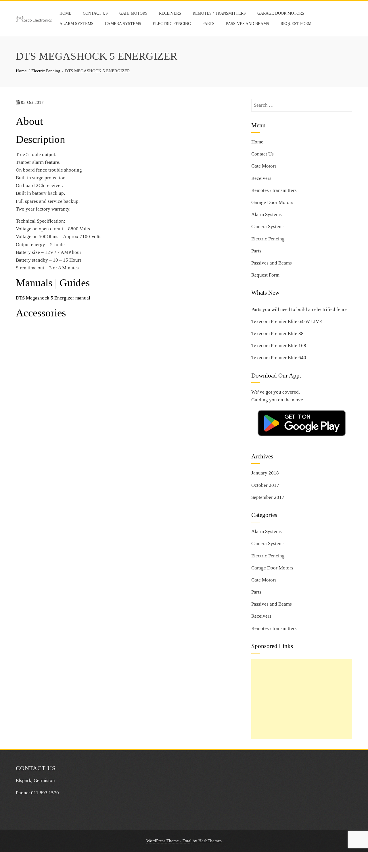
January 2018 (265, 473)
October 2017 (265, 485)
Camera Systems (123, 24)
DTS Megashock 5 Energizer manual (53, 298)
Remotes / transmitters (219, 13)
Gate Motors (133, 13)
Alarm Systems (76, 24)
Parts (208, 24)
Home (65, 13)
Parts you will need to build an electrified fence (299, 309)
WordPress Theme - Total (168, 840)
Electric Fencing (172, 24)
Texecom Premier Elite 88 (277, 333)
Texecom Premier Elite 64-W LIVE (286, 321)
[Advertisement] (301, 699)
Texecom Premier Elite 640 (278, 357)
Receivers (170, 13)
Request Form (296, 24)
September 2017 (267, 497)
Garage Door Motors (280, 13)
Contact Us (95, 13)
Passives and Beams (247, 24)
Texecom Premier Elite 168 (278, 345)
